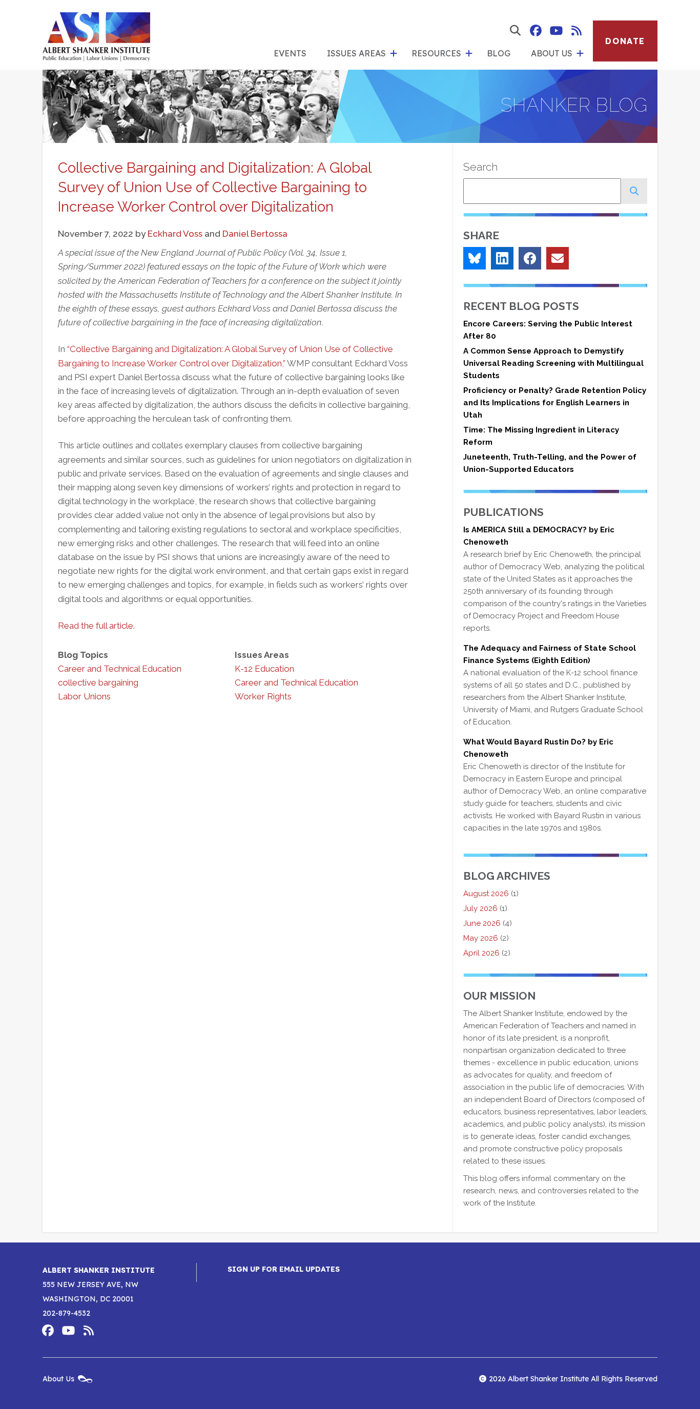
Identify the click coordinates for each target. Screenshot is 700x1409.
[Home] (96, 35)
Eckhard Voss (175, 234)
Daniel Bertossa (254, 234)
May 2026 (480, 938)
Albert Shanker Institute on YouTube (556, 30)
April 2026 (481, 953)
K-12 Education (264, 669)
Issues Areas (356, 53)
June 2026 (482, 923)
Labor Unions (84, 696)
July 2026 (480, 908)
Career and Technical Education (119, 669)
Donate (625, 41)
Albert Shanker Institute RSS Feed (576, 30)
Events (290, 53)
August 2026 (486, 893)
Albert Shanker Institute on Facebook (535, 30)
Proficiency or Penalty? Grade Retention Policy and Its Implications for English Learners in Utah (554, 403)
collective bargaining (98, 682)
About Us (551, 53)
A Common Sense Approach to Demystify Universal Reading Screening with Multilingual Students (553, 363)
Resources (436, 53)
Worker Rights (263, 696)
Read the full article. (96, 625)
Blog (498, 53)
